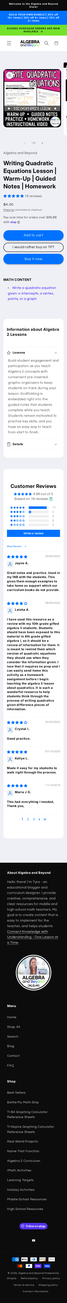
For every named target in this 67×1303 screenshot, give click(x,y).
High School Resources (25, 1209)
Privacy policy (51, 1278)
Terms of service (23, 1285)
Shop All (13, 1027)
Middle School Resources (27, 1199)
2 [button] (28, 819)
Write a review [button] (34, 533)
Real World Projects (22, 1141)
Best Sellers (16, 1092)
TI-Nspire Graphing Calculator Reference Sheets (30, 1129)
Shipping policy (48, 1285)
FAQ (10, 1065)
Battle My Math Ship (23, 1102)
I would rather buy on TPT (33, 247)
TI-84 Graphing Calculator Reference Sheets (27, 1114)
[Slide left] (25, 143)
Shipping (8, 210)
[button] (9, 43)
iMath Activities (19, 1170)
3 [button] (34, 819)
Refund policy (29, 1278)
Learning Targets (20, 1180)
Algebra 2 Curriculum (23, 1161)
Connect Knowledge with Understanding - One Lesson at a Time (32, 937)
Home (11, 1017)
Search (12, 1036)
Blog (10, 1046)
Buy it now (34, 259)
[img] (17, 557)
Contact (13, 1056)
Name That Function (23, 1151)
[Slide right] (42, 143)
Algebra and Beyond (31, 1273)
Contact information (36, 1291)
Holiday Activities (21, 1189)
